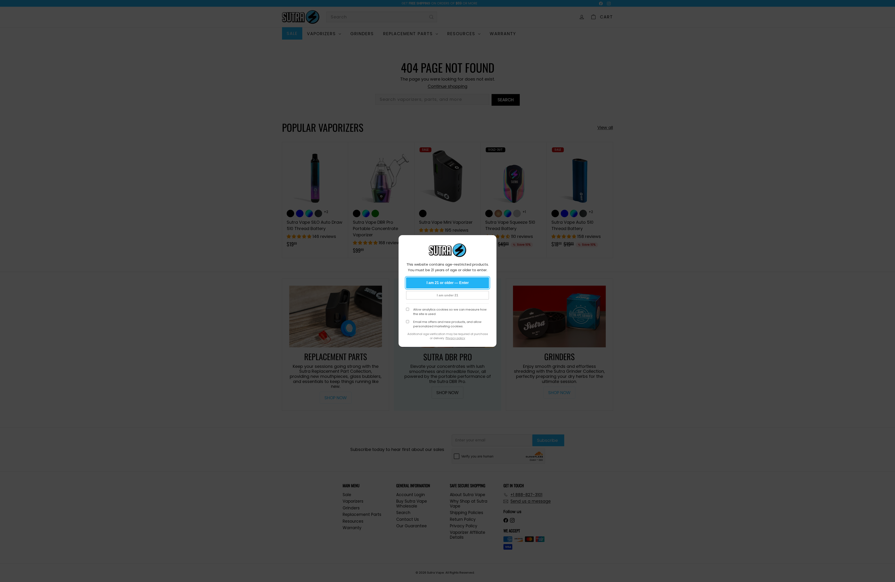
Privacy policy (455, 338)
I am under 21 (447, 295)
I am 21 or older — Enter (448, 283)
